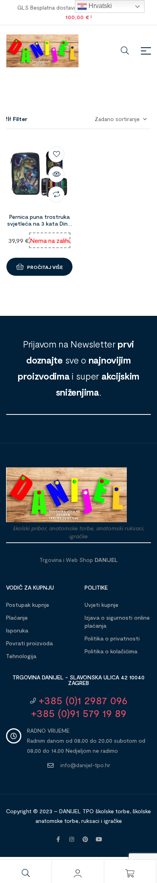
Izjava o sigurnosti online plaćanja (117, 621)
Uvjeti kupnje (101, 604)
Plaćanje (17, 617)
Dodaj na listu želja (56, 154)
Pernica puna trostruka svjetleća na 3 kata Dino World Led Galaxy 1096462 (39, 226)
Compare (56, 194)
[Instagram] (71, 839)
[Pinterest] (85, 839)
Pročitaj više (45, 267)
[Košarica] (130, 873)
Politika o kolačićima (111, 651)
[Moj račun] (78, 873)
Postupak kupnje (27, 604)
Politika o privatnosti (112, 638)
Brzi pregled (56, 174)
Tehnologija (21, 656)
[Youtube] (99, 839)
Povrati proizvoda (29, 643)
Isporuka (17, 630)
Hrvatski (99, 5)
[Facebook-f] (58, 839)
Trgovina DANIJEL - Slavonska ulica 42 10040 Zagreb (78, 680)
